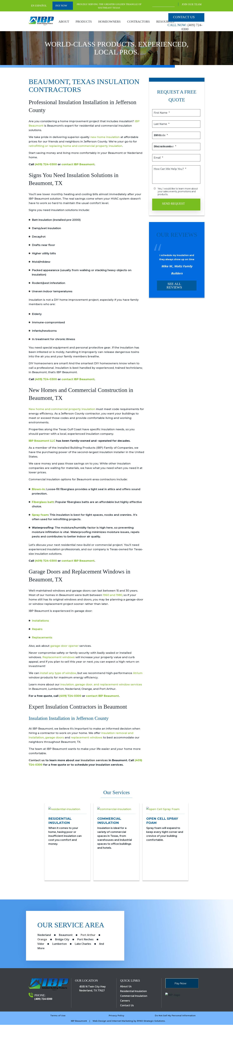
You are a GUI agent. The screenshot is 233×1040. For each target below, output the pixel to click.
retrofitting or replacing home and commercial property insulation (75, 145)
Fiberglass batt (43, 502)
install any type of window (58, 673)
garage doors (54, 737)
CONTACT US (184, 17)
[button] (37, 846)
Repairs (37, 629)
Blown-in (38, 489)
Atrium (137, 673)
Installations (40, 620)
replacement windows (86, 737)
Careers (125, 1000)
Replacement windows (58, 657)
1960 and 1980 (112, 595)
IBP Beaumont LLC (42, 440)
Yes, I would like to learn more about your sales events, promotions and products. (178, 191)
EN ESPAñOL (39, 5)
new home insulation (105, 137)
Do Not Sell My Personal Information (175, 1015)
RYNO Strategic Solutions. (151, 1021)
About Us (126, 986)
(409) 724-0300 (46, 164)
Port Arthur (88, 935)
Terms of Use (57, 1015)
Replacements (42, 637)
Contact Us (127, 1005)
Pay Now (61, 5)
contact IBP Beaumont (77, 164)
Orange (42, 939)
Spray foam (40, 514)
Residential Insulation (133, 991)
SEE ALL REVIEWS (174, 285)
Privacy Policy (116, 1015)
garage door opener (64, 645)
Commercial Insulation (133, 996)
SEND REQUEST (174, 203)
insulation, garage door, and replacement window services (101, 684)
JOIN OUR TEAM (192, 4)
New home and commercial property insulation (62, 409)
